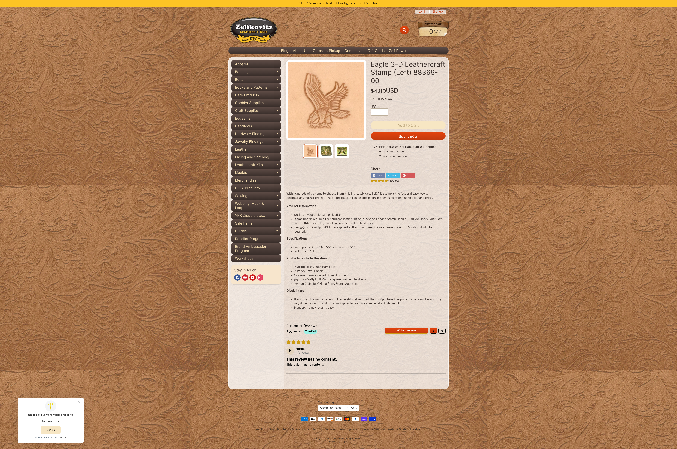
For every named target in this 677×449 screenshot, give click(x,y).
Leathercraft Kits (258, 166)
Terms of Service (324, 429)
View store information (393, 156)
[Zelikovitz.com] (253, 30)
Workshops (244, 258)
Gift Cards (376, 51)
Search (258, 429)
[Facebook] (237, 277)
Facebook (416, 429)
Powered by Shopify (338, 442)
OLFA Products (258, 189)
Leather (258, 150)
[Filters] (433, 331)
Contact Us (353, 51)
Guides (258, 232)
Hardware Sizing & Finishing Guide (384, 429)
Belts (258, 80)
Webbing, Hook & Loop (258, 205)
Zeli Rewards (399, 51)
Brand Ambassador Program (250, 248)
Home (272, 51)
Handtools (258, 127)
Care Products (258, 96)
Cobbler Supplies (249, 103)
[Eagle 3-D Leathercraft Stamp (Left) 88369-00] (310, 151)
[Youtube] (252, 277)
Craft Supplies (258, 111)
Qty (373, 106)
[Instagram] (260, 277)
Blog (284, 51)
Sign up (437, 11)
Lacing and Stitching (258, 158)
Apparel (258, 65)
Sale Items (243, 223)
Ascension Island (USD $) (337, 408)
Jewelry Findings (258, 142)
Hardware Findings (258, 135)
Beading (258, 73)
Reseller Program (249, 239)
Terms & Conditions (296, 429)
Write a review (406, 330)
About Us (300, 51)
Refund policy (347, 429)
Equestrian (244, 118)
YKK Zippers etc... (258, 216)
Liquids (258, 173)
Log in (422, 11)
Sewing (258, 197)
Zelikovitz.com (337, 439)
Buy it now (408, 136)
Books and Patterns (258, 88)
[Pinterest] (245, 277)
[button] (379, 181)
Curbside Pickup (326, 51)
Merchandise (258, 181)
